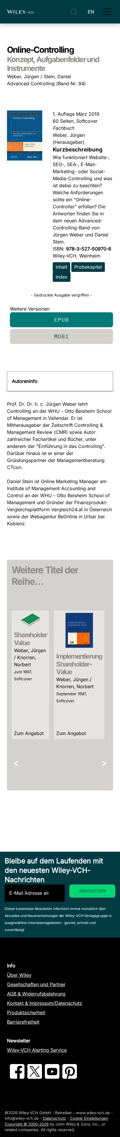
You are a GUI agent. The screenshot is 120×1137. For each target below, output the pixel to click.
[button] (107, 12)
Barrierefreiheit (23, 1022)
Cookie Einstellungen (89, 1118)
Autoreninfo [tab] (25, 381)
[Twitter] (34, 1077)
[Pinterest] (69, 1077)
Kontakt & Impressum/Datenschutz (44, 1003)
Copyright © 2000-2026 (27, 1124)
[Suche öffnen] (73, 11)
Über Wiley (19, 975)
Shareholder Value (30, 639)
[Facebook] (17, 1077)
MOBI (61, 336)
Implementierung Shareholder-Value (79, 664)
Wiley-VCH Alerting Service (37, 1050)
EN (91, 12)
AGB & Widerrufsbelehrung (36, 994)
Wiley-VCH (20, 12)
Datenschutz (54, 1118)
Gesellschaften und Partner (36, 984)
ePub (61, 319)
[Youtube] (52, 1077)
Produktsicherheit (26, 1012)
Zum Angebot (29, 733)
